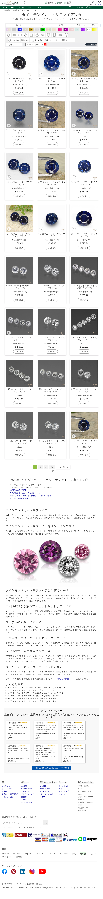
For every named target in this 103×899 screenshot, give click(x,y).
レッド (71, 29)
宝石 (13, 7)
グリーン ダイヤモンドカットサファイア (42, 30)
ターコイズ (77, 30)
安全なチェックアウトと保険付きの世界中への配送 (30, 496)
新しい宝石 (6, 786)
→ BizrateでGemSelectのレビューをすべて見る (51, 768)
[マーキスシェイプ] (42, 35)
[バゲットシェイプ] (60, 35)
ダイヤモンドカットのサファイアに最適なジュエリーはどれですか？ (35, 693)
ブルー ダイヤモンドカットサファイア (19, 30)
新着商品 (22, 7)
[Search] (25, 3)
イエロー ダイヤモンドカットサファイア (94, 30)
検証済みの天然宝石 (18, 490)
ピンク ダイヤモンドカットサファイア (60, 30)
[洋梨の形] (25, 35)
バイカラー (8, 30)
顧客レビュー (45, 789)
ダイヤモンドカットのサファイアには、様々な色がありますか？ (33, 696)
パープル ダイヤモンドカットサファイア (65, 30)
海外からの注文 (26, 802)
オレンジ (54, 30)
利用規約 (24, 797)
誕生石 (4, 791)
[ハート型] (48, 35)
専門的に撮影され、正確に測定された (25, 493)
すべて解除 (90, 44)
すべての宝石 (7, 789)
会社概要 (43, 786)
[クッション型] (54, 35)
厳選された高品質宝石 (10, 794)
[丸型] (8, 35)
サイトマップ (64, 791)
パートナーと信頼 (46, 794)
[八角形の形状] (20, 35)
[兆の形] (37, 35)
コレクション (64, 786)
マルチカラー (48, 30)
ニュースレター (64, 794)
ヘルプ (31, 7)
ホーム (5, 7)
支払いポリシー (26, 789)
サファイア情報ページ (65, 679)
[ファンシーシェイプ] (65, 35)
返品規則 (24, 786)
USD (97, 7)
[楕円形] (14, 35)
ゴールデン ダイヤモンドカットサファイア (31, 30)
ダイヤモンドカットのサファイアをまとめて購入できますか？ (32, 698)
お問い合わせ (45, 791)
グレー (37, 29)
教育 (39, 7)
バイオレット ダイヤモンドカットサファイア (83, 30)
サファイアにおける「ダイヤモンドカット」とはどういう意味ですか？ (36, 688)
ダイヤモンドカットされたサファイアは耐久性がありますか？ (32, 701)
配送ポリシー (26, 791)
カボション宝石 (7, 797)
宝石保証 (24, 800)
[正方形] (31, 35)
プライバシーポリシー (29, 794)
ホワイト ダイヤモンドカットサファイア (88, 30)
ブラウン (25, 30)
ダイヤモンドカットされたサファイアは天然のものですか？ (31, 690)
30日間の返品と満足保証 (20, 498)
